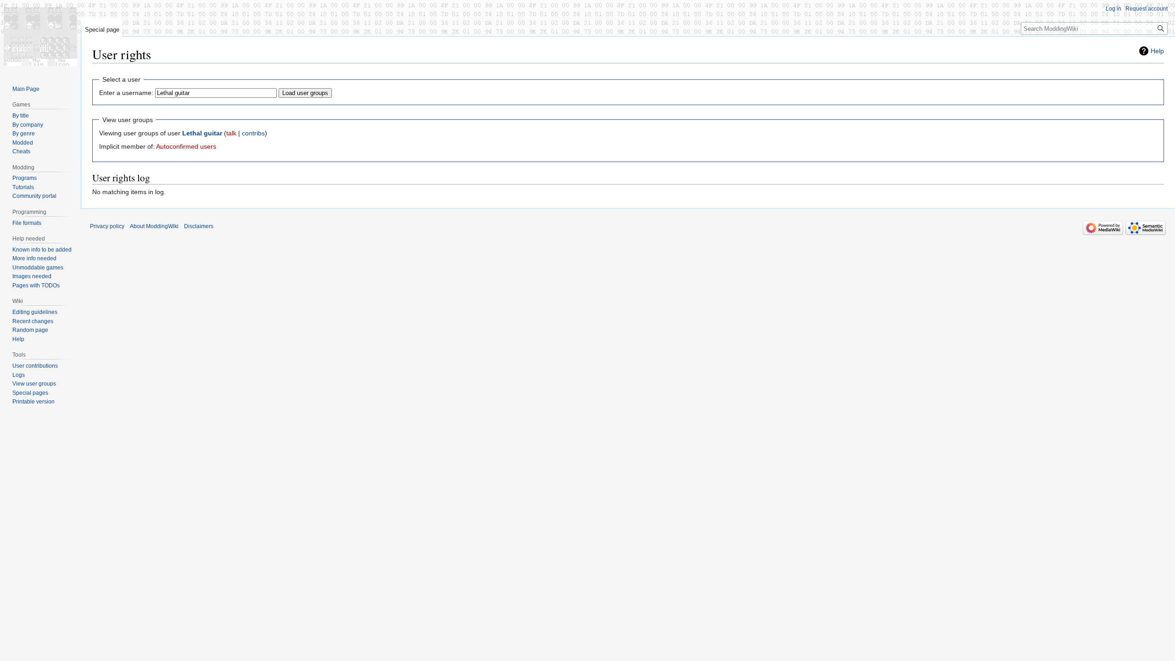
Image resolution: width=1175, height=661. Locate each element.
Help (1157, 51)
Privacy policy (107, 226)
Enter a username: (126, 92)
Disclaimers (198, 226)
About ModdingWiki (154, 226)
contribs (253, 133)
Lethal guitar (202, 133)
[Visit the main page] (40, 36)
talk (231, 133)
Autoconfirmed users (186, 146)
